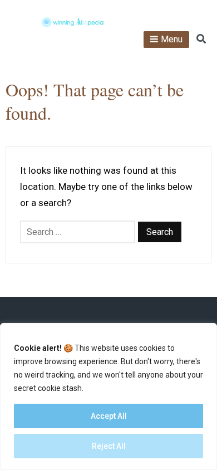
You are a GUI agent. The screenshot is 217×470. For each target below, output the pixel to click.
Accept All (109, 416)
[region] (108, 396)
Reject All (109, 446)
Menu (172, 39)
